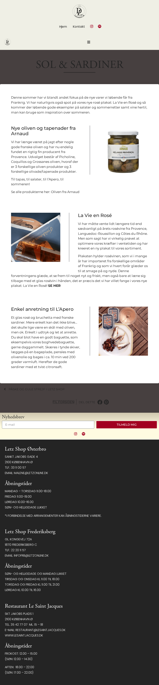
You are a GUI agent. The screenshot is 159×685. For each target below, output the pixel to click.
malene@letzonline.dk (31, 473)
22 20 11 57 (18, 550)
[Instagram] (91, 26)
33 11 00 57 (18, 467)
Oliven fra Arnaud (65, 192)
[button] (100, 402)
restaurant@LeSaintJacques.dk (41, 630)
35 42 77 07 (19, 624)
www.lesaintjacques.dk (24, 635)
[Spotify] (99, 26)
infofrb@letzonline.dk (31, 555)
